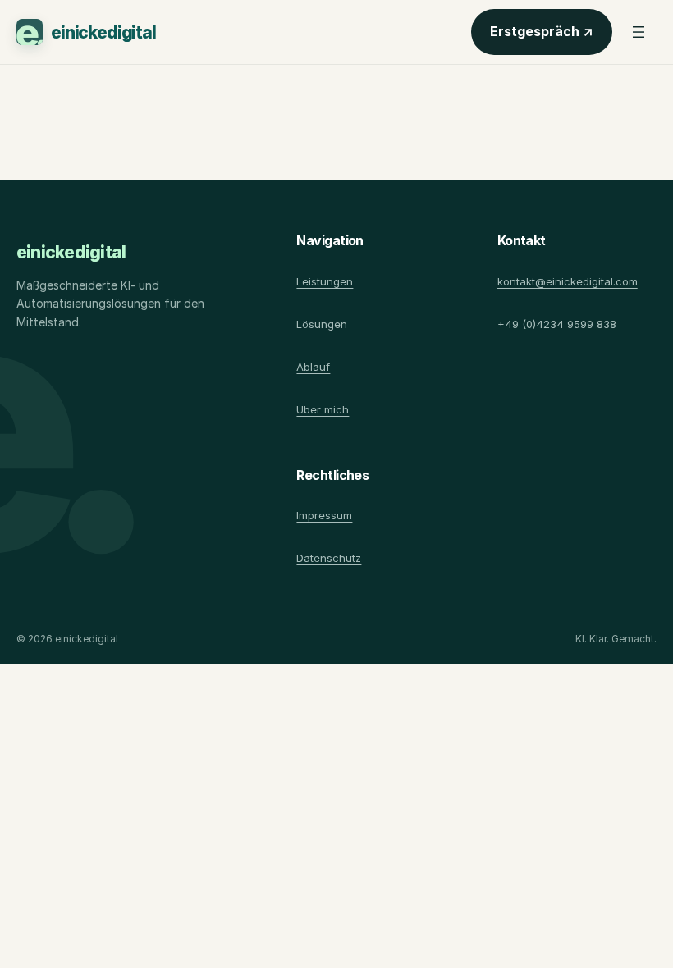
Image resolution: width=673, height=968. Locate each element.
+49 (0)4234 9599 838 (556, 324)
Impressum (324, 515)
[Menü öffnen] (638, 32)
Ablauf (313, 366)
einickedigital (103, 32)
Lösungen (321, 324)
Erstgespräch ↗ (551, 35)
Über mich (322, 409)
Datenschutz (328, 557)
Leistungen (324, 281)
